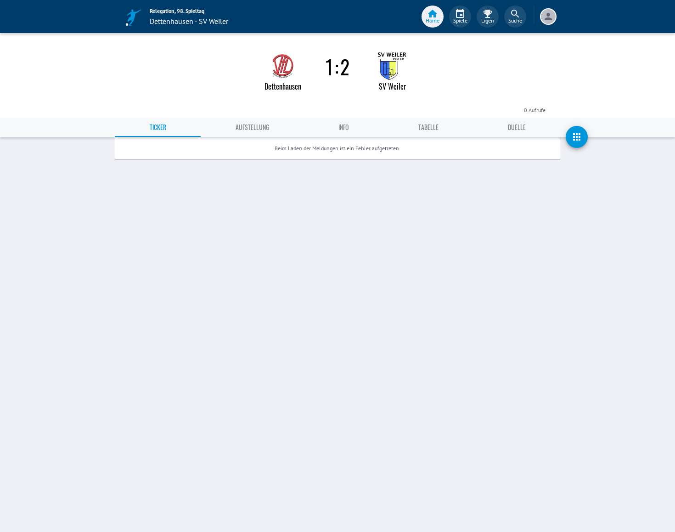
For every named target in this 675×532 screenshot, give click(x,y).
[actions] (577, 137)
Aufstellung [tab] (252, 127)
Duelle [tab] (517, 127)
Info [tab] (343, 127)
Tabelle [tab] (428, 127)
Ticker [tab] (158, 127)
